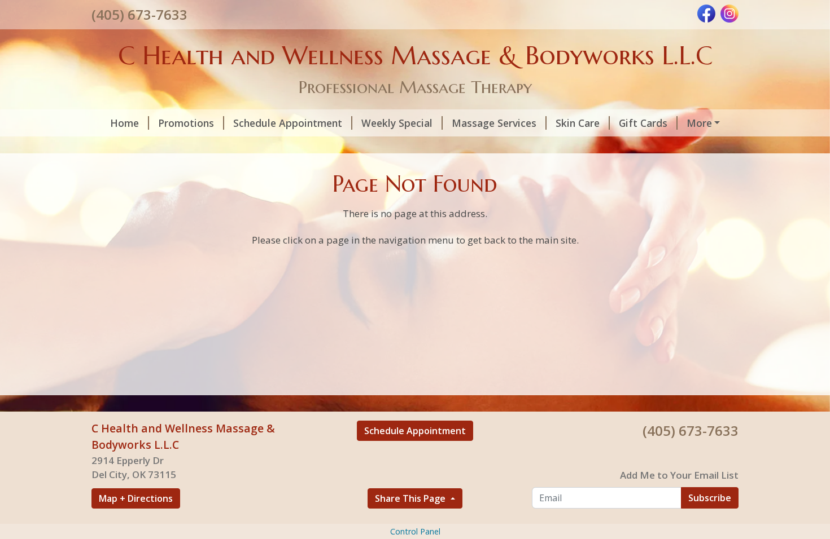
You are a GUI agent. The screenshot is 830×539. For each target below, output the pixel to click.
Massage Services (494, 123)
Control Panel (415, 531)
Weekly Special (397, 123)
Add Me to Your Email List (679, 475)
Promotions (186, 123)
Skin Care (578, 123)
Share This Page (411, 498)
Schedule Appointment (287, 123)
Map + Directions (136, 498)
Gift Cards (643, 123)
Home (124, 123)
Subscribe (709, 498)
